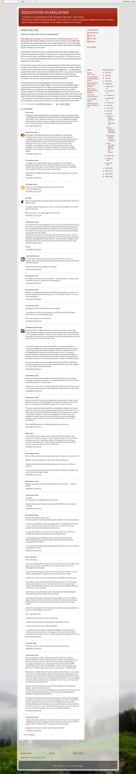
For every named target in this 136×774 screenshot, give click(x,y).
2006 (107, 174)
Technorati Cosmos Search (92, 95)
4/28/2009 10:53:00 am (33, 489)
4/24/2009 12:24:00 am (33, 391)
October (110, 95)
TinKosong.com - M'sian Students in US (93, 105)
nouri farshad (30, 256)
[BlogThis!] (63, 104)
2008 (107, 168)
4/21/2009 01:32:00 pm (33, 215)
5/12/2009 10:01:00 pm (33, 730)
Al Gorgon (29, 184)
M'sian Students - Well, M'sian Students (93, 84)
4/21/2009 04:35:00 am (33, 126)
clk (27, 198)
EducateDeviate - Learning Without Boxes (93, 78)
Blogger (80, 766)
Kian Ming (92, 38)
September (110, 98)
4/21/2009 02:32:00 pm (33, 269)
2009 (107, 84)
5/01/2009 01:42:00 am (33, 550)
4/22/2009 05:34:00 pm (33, 321)
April (108, 114)
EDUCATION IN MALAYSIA (45, 12)
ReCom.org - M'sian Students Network (92, 90)
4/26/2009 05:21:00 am (33, 447)
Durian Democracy (91, 73)
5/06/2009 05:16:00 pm (33, 648)
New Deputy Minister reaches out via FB (110, 138)
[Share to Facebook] (67, 104)
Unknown (92, 41)
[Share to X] (65, 104)
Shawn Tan (30, 132)
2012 (107, 75)
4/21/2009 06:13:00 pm (33, 283)
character (29, 643)
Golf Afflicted (93, 33)
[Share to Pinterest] (69, 104)
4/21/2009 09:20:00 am (33, 154)
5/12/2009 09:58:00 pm (33, 711)
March (109, 155)
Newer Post (26, 753)
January (109, 163)
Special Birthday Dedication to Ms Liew (110, 130)
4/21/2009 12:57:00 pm (33, 191)
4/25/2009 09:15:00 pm (33, 427)
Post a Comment (29, 735)
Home (52, 753)
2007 (107, 171)
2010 (107, 81)
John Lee (92, 36)
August (109, 102)
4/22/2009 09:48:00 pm (33, 369)
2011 (107, 78)
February (110, 158)
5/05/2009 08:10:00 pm (33, 637)
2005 (107, 176)
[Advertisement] (51, 746)
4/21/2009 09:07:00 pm (33, 299)
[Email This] (61, 104)
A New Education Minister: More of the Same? (110, 148)
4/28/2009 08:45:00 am (33, 475)
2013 (107, 72)
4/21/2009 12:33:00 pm (33, 178)
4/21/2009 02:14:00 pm (33, 249)
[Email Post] (56, 104)
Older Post (77, 753)
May (108, 111)
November (110, 91)
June (109, 108)
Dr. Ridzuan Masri (32, 327)
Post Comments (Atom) (38, 757)
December (110, 86)
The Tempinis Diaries (91, 100)
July (108, 105)
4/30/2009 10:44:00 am (33, 508)
